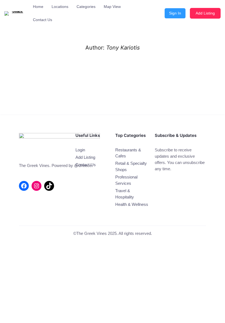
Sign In (175, 13)
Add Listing (205, 13)
